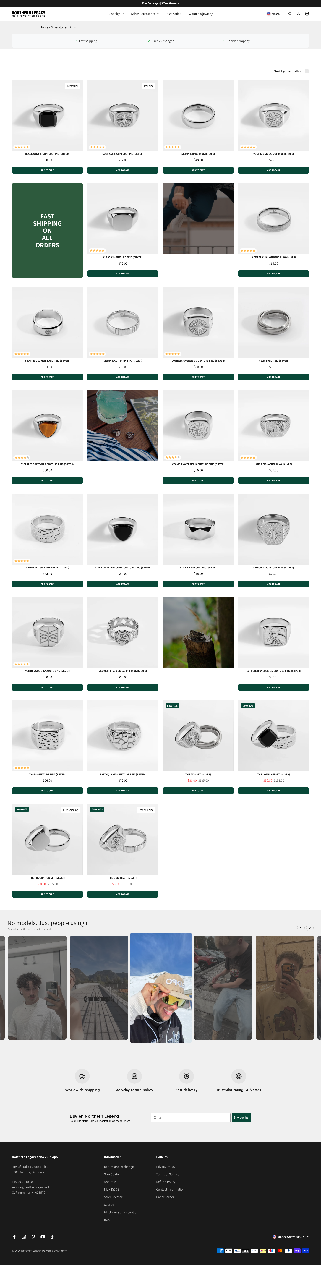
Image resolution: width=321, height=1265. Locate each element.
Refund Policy (165, 1182)
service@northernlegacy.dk (31, 1187)
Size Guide (174, 14)
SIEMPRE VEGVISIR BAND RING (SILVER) (47, 360)
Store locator (113, 1197)
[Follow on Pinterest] (33, 1236)
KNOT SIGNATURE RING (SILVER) (273, 464)
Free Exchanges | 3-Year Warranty (160, 3)
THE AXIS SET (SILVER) (198, 774)
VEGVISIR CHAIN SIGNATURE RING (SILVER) (123, 671)
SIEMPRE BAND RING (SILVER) (198, 154)
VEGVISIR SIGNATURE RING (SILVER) (273, 154)
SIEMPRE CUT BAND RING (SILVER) (122, 360)
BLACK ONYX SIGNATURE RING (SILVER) (47, 154)
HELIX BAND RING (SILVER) (274, 360)
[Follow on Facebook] (14, 1236)
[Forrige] (301, 927)
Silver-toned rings (63, 27)
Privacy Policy (165, 1166)
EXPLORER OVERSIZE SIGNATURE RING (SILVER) (274, 671)
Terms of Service (167, 1174)
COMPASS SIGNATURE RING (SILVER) (122, 154)
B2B (107, 1219)
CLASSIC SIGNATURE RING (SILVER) (122, 257)
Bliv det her (241, 1117)
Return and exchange (119, 1166)
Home (44, 27)
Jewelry (114, 14)
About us (110, 1182)
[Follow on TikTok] (52, 1236)
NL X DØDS (111, 1189)
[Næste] (310, 927)
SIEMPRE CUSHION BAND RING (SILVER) (273, 257)
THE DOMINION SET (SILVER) (273, 774)
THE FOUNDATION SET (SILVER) (47, 877)
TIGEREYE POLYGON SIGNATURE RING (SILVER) (47, 464)
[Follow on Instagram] (23, 1236)
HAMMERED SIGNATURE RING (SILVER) (47, 567)
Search (109, 1204)
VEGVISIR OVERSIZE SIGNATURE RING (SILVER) (198, 464)
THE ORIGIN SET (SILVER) (122, 877)
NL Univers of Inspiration (121, 1212)
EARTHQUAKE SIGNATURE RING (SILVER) (123, 774)
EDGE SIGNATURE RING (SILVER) (198, 567)
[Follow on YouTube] (42, 1236)
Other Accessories (143, 14)
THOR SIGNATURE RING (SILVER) (47, 774)
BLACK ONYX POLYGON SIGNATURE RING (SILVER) (123, 567)
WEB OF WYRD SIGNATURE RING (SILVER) (47, 671)
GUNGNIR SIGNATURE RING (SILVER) (273, 567)
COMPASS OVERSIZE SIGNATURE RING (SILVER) (198, 360)
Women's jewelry (201, 14)
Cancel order (165, 1197)
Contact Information (170, 1189)
